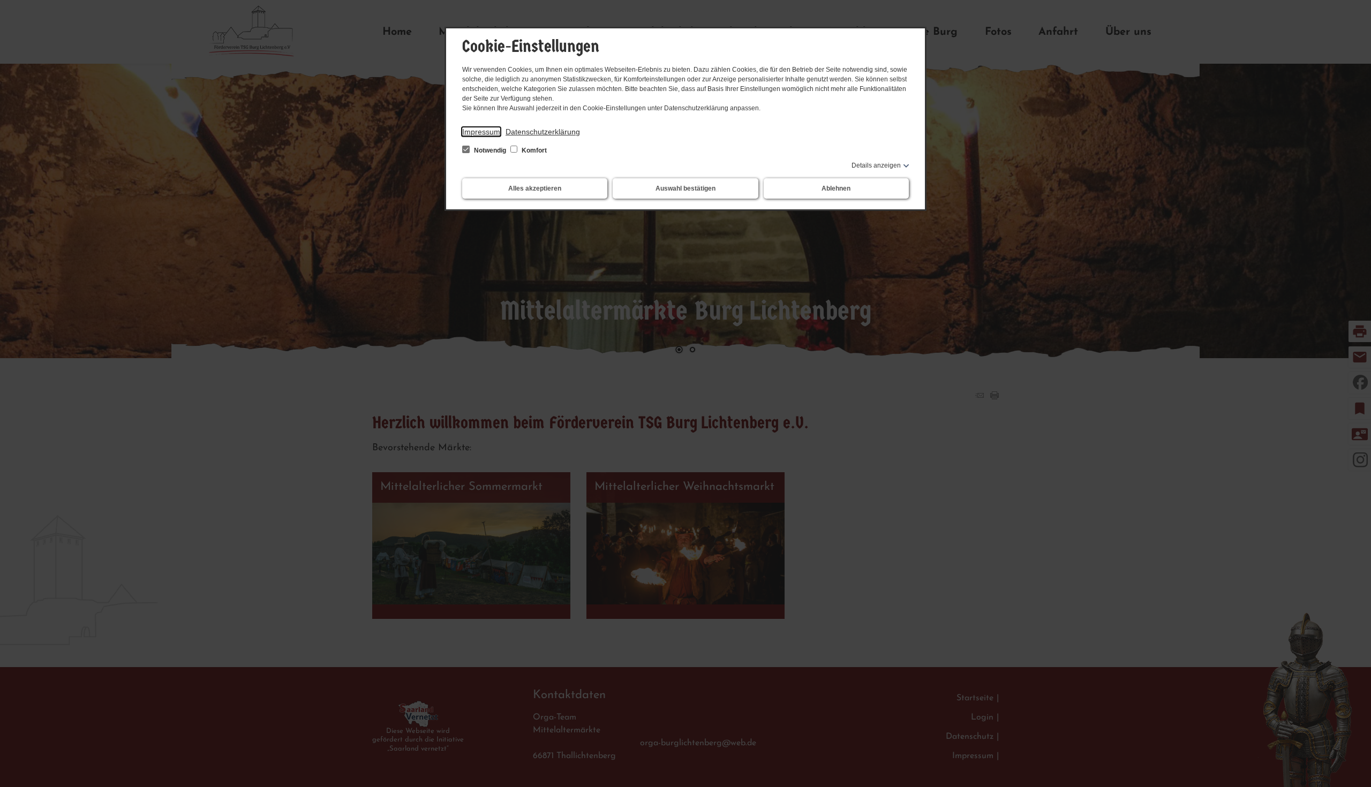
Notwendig (490, 150)
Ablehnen (836, 188)
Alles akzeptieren (534, 188)
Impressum (481, 131)
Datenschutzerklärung (543, 131)
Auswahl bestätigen (685, 188)
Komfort (533, 150)
